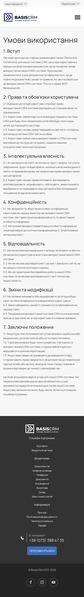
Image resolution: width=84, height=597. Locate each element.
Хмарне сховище (42, 470)
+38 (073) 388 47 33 (46, 540)
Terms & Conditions (42, 521)
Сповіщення (42, 483)
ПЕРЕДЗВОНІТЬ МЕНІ (42, 551)
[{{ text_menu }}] (77, 17)
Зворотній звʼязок (42, 450)
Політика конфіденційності (42, 516)
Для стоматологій (42, 496)
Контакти (42, 446)
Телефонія (42, 474)
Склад (42, 492)
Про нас (42, 512)
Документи (42, 479)
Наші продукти (14, 4)
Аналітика (42, 487)
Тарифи (42, 525)
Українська (69, 4)
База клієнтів (42, 466)
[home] (20, 17)
